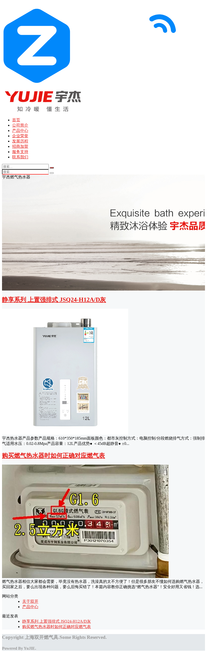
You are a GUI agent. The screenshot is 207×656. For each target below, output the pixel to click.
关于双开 (30, 601)
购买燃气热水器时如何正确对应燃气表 (53, 455)
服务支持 (20, 152)
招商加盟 (20, 146)
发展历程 (20, 141)
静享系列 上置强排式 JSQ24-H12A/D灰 (54, 299)
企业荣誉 (20, 136)
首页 (16, 120)
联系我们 (20, 157)
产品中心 (20, 130)
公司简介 (20, 125)
